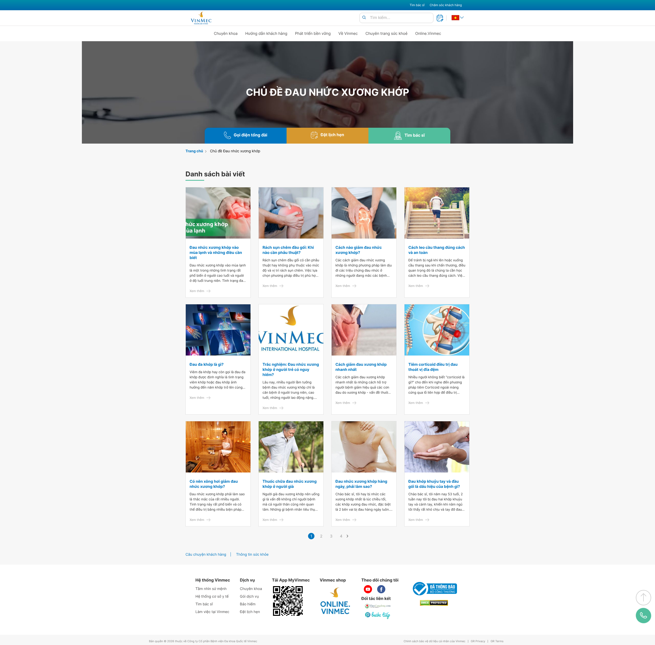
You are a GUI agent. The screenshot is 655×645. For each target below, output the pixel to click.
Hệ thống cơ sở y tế (212, 596)
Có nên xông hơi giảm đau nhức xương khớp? (214, 484)
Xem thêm (197, 291)
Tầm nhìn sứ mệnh (211, 589)
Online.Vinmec (428, 33)
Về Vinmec (348, 33)
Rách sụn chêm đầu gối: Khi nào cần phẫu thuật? (288, 250)
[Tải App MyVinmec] (288, 601)
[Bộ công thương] (434, 588)
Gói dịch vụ (249, 596)
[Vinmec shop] (335, 601)
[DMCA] (434, 603)
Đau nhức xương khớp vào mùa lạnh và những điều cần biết (216, 252)
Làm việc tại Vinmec (212, 612)
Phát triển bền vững (313, 33)
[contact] (643, 616)
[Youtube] (368, 589)
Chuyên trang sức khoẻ (386, 33)
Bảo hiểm (248, 604)
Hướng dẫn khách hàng (266, 33)
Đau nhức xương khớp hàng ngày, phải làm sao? (361, 484)
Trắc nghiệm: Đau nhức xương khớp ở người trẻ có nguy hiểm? (291, 369)
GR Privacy (478, 641)
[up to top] (643, 597)
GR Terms (496, 641)
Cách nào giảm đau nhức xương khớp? (358, 250)
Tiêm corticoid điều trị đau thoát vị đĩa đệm (432, 367)
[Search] (364, 17)
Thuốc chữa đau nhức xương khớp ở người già (289, 484)
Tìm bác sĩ (417, 5)
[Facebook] (381, 589)
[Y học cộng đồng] (378, 606)
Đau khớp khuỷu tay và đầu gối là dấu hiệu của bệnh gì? (434, 484)
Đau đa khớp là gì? (207, 364)
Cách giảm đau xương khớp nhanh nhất (361, 367)
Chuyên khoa (226, 33)
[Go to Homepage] (201, 18)
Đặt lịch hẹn (250, 612)
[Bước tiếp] (378, 615)
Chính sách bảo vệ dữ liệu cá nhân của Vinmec (434, 641)
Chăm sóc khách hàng (446, 5)
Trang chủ (194, 151)
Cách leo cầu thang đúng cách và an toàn (436, 250)
